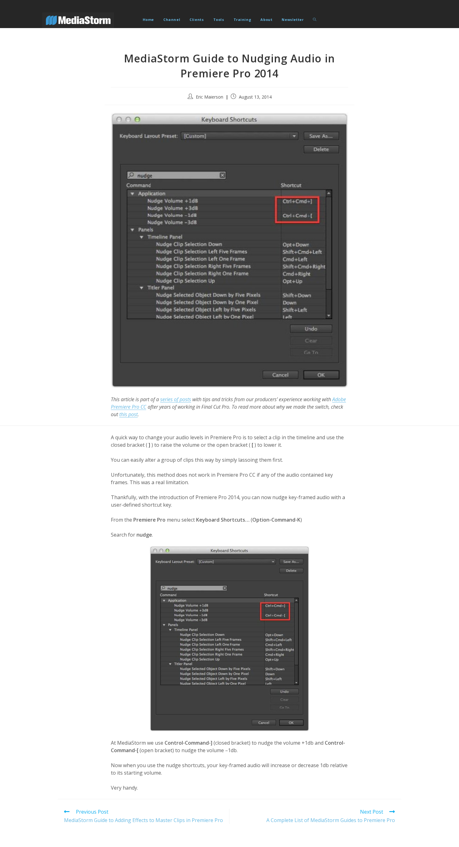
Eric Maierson (209, 97)
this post (128, 414)
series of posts (175, 399)
